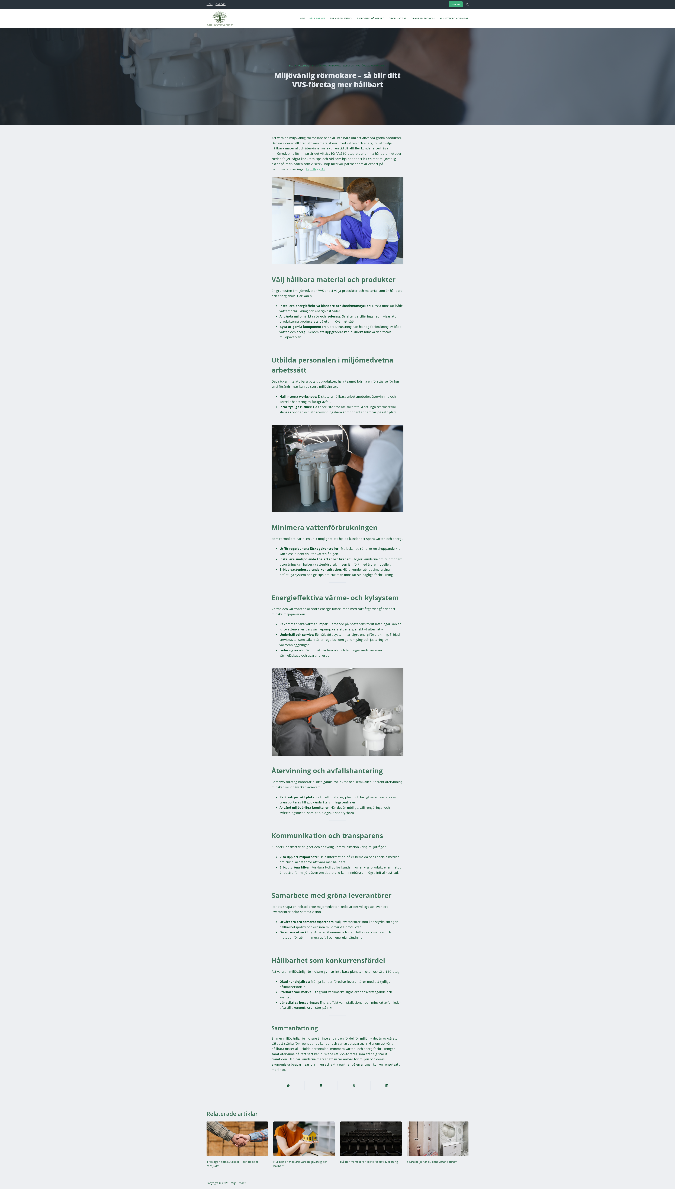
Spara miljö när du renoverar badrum (432, 1162)
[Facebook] (288, 1085)
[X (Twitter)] (321, 1085)
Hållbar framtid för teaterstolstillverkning (369, 1162)
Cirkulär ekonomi (423, 18)
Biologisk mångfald (370, 18)
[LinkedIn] (387, 1085)
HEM (210, 4)
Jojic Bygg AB (315, 169)
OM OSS (221, 4)
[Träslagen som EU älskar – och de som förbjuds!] (237, 1138)
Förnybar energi (341, 18)
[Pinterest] (354, 1085)
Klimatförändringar (454, 18)
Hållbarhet (317, 18)
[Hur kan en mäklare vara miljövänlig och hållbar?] (304, 1138)
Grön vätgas (397, 18)
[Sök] (467, 4)
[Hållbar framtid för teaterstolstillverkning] (371, 1138)
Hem (302, 18)
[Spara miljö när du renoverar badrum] (437, 1138)
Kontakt (456, 4)
